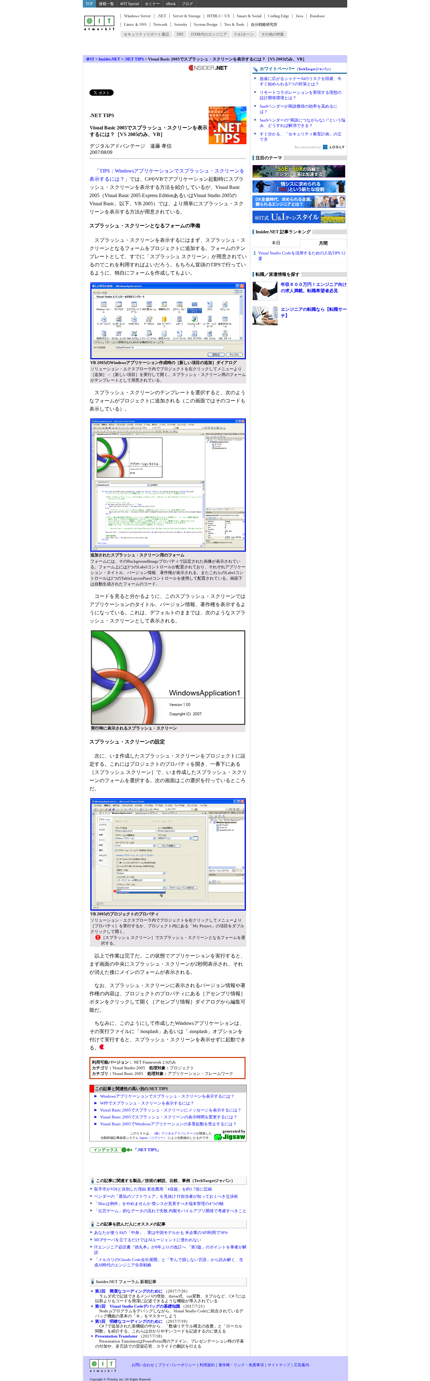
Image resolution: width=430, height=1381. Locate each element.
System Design (206, 24)
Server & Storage (187, 16)
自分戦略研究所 (264, 24)
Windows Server (137, 16)
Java (299, 16)
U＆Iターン (244, 34)
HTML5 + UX (218, 16)
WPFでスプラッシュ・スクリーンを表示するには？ (147, 1103)
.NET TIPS (134, 59)
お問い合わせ (143, 1365)
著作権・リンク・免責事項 (241, 1365)
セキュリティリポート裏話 (146, 34)
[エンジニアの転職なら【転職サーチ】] (265, 315)
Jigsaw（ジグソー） (153, 1137)
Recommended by (308, 147)
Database (317, 16)
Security (180, 24)
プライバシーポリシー (177, 1365)
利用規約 (207, 1365)
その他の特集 (272, 34)
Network (160, 24)
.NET (161, 16)
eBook (171, 4)
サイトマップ (279, 1365)
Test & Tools (234, 24)
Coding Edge (278, 16)
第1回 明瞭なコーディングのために (129, 1321)
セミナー (152, 4)
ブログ (187, 4)
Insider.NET (109, 59)
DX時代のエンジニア (209, 34)
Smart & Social (249, 16)
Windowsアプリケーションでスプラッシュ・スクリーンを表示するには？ (167, 1096)
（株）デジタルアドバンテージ (174, 1133)
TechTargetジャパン (313, 69)
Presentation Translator (116, 1336)
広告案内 (301, 1365)
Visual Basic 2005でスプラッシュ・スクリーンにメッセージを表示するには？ (170, 1110)
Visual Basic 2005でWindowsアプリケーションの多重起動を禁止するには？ (168, 1124)
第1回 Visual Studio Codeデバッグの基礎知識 (137, 1306)
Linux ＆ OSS (135, 24)
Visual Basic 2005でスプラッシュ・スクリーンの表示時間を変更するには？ (168, 1117)
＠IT (90, 59)
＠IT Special (129, 4)
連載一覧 (106, 4)
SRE (180, 34)
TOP (89, 4)
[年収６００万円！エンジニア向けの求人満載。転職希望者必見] (265, 290)
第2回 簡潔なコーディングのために (129, 1291)
